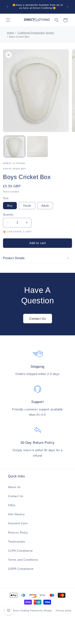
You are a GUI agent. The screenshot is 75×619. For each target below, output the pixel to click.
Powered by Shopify (41, 610)
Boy (10, 205)
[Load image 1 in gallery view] (14, 146)
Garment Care (18, 523)
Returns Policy (18, 532)
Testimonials (16, 541)
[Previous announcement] (7, 6)
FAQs (11, 505)
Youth (27, 205)
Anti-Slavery (16, 514)
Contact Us (37, 318)
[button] (8, 20)
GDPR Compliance (21, 568)
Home (10, 32)
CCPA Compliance (20, 550)
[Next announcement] (67, 6)
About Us (14, 487)
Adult (45, 205)
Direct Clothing (21, 610)
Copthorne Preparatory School (35, 32)
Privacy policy (63, 610)
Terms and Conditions (23, 559)
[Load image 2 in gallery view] (37, 146)
